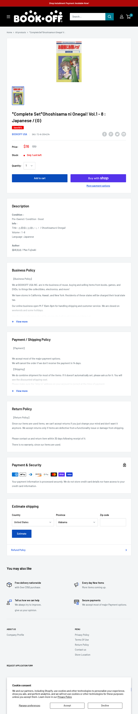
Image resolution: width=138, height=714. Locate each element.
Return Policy (82, 644)
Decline (105, 705)
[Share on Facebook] (104, 134)
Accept (67, 705)
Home (9, 32)
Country (16, 515)
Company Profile (15, 634)
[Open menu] (8, 16)
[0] (128, 17)
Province (60, 515)
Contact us (80, 649)
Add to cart (39, 178)
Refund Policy (18, 550)
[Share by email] (123, 134)
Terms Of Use (82, 639)
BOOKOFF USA (19, 134)
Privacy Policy (65, 696)
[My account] (121, 17)
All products (20, 32)
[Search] (109, 16)
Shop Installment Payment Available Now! (69, 3)
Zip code (104, 515)
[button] (128, 17)
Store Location (82, 654)
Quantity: (17, 165)
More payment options (98, 185)
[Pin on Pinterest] (111, 134)
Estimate (21, 533)
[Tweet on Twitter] (117, 134)
